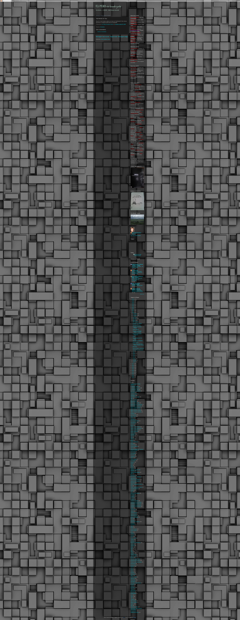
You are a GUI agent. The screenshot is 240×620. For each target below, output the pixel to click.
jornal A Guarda (134, 529)
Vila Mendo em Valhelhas (138, 340)
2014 (133, 368)
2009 (133, 377)
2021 (133, 307)
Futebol (132, 508)
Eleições (132, 468)
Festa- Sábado (136, 329)
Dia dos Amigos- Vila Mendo (138, 348)
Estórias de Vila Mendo (135, 479)
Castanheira (133, 444)
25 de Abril (133, 392)
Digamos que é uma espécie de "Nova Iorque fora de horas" (137, 291)
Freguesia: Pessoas (134, 500)
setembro (135, 318)
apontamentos (133, 414)
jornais (132, 527)
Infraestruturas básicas (135, 521)
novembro (135, 315)
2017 (133, 363)
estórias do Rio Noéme (135, 481)
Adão (132, 398)
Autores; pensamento (135, 429)
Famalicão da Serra (134, 488)
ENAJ (132, 473)
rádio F (132, 575)
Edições (132, 466)
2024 (133, 302)
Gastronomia (133, 509)
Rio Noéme (133, 587)
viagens (132, 603)
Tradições (132, 599)
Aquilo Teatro (133, 416)
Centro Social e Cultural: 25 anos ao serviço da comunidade (137, 279)
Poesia (132, 569)
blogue (132, 440)
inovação (132, 523)
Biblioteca (132, 438)
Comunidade (133, 453)
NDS (131, 550)
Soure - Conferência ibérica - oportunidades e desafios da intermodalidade (137, 272)
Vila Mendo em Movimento (138, 349)
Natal (132, 548)
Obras (132, 551)
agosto (134, 320)
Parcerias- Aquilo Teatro (135, 559)
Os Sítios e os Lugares (137, 323)
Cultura (132, 457)
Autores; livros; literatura (135, 426)
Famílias (132, 490)
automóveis (133, 423)
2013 (133, 370)
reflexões (132, 578)
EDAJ (132, 465)
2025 (133, 300)
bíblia (132, 437)
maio (134, 355)
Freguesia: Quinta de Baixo (136, 502)
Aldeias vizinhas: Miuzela (135, 407)
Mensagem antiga (123, 36)
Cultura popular (134, 459)
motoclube (133, 545)
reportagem (133, 581)
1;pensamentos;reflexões (136, 390)
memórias (133, 541)
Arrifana (132, 417)
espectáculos (133, 478)
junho (134, 353)
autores (132, 425)
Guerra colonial (134, 514)
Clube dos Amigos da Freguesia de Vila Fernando (137, 450)
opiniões (132, 553)
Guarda (132, 511)
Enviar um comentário (102, 31)
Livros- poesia (133, 538)
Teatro (132, 596)
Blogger (134, 617)
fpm (124, 617)
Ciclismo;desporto (134, 446)
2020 (133, 309)
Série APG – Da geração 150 (137, 285)
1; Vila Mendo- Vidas (135, 389)
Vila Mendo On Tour (137, 325)
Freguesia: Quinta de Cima (136, 503)
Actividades (102, 26)
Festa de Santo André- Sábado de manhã (137, 332)
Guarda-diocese (134, 512)
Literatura (132, 535)
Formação (133, 494)
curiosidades (133, 460)
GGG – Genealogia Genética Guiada (136, 284)
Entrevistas (133, 475)
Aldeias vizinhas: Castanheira (136, 404)
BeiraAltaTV (133, 434)
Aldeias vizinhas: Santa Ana (136, 411)
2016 (133, 365)
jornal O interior (134, 530)
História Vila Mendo (134, 517)
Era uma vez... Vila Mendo (136, 476)
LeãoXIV (132, 533)
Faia (131, 485)
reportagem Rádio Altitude (136, 582)
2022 (133, 305)
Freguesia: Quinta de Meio (136, 505)
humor (132, 518)
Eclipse (132, 463)
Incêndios (132, 520)
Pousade (132, 572)
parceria (132, 557)
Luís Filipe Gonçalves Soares (136, 233)
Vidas (132, 605)
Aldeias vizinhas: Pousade (136, 410)
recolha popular (134, 576)
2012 (133, 372)
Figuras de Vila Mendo (135, 493)
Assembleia (133, 419)
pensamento (133, 563)
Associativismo (133, 422)
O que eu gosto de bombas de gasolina (136, 289)
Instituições (133, 524)
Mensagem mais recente (102, 36)
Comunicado (133, 451)
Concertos (133, 454)
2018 (133, 312)
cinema (132, 447)
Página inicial (113, 36)
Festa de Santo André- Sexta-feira (137, 334)
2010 (133, 375)
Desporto (132, 462)
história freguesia (134, 515)
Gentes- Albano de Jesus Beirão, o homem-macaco (138, 344)
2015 (133, 367)
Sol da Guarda (135, 270)
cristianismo (133, 456)
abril (134, 356)
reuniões (132, 584)
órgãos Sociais (133, 554)
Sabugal (132, 588)
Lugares (132, 539)
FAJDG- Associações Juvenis (136, 487)
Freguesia (133, 499)
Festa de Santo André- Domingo (137, 327)
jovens (132, 532)
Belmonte (132, 435)
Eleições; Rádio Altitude (135, 472)
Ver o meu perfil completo (136, 235)
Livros (132, 536)
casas (132, 443)
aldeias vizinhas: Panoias (136, 408)
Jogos (132, 526)
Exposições (133, 482)
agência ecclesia (134, 399)
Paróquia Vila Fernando (135, 560)
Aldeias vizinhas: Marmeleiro (136, 405)
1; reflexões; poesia (134, 386)
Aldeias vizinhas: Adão (135, 402)
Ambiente (132, 413)
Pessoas (132, 566)
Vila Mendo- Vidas (134, 606)
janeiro (134, 361)
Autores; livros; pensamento (136, 428)
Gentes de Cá (135, 321)
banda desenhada (134, 431)
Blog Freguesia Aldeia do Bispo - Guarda (137, 277)
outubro (134, 317)
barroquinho (133, 432)
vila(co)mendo (133, 610)
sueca (132, 594)
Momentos (135, 346)
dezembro (135, 313)
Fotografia (133, 496)
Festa (134, 336)
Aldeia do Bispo (134, 401)
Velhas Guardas (134, 602)
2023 (133, 304)
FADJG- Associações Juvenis (136, 484)
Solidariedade (133, 593)
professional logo (137, 255)
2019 (133, 310)
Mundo (132, 547)
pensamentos (133, 565)
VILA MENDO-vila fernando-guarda (108, 6)
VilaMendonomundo (135, 612)
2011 (133, 373)
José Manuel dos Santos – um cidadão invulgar (137, 267)
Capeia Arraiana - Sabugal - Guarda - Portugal (137, 265)
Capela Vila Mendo (134, 441)
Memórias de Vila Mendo (135, 542)
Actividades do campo (135, 396)
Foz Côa (132, 497)
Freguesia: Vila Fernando (136, 506)
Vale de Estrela (134, 600)
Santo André (133, 590)
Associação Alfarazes (135, 420)
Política (132, 571)
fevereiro (135, 360)
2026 (133, 299)
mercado (132, 544)
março (134, 358)
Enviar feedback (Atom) (105, 39)
